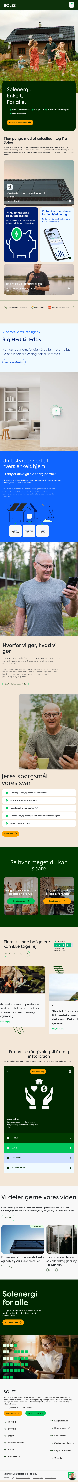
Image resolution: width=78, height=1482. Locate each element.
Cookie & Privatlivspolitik (23, 1478)
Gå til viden (8, 1218)
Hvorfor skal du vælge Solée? (16, 954)
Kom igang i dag (11, 1322)
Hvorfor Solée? (16, 1442)
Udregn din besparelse (18, 122)
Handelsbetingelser (50, 1478)
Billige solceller (61, 1421)
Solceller (12, 1428)
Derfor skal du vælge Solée (15, 684)
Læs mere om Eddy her (14, 362)
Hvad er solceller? (62, 1428)
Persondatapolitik (38, 1478)
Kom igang (36, 1072)
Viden (11, 1449)
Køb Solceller (60, 1435)
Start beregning (19, 901)
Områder (58, 1458)
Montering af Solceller (64, 1443)
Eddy (11, 1435)
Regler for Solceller (63, 1450)
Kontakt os (8, 834)
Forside (12, 1421)
